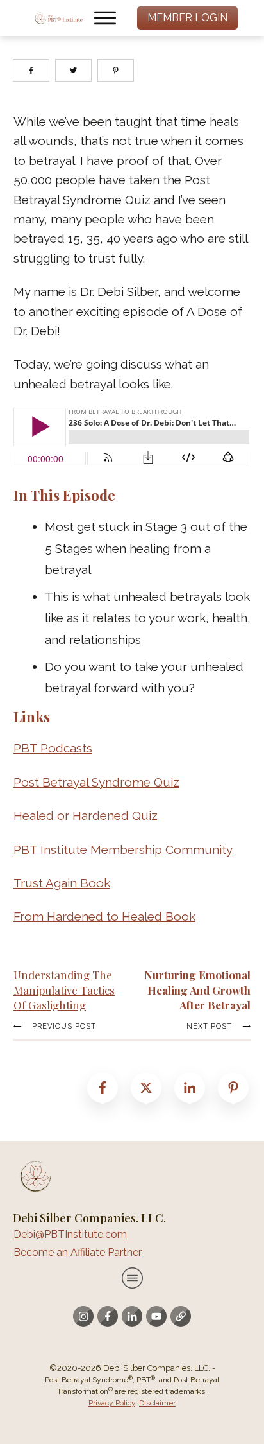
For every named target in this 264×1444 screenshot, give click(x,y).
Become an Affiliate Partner (77, 1252)
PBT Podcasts (52, 748)
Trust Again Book (61, 883)
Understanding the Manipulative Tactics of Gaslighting (64, 990)
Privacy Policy (111, 1402)
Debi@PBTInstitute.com (70, 1234)
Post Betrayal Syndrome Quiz (96, 782)
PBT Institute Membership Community (123, 849)
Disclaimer (157, 1402)
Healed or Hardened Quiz (85, 815)
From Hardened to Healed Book (104, 916)
